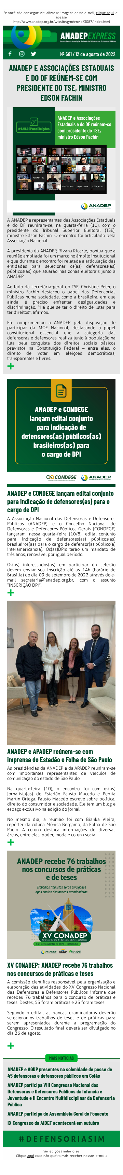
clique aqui (105, 13)
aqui (30, 1155)
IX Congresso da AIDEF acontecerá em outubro (53, 1122)
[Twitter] (36, 54)
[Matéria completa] (10, 367)
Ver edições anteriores (61, 1151)
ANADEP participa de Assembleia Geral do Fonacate (58, 1113)
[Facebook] (13, 54)
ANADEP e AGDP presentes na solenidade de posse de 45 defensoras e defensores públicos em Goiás (60, 1072)
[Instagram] (24, 54)
